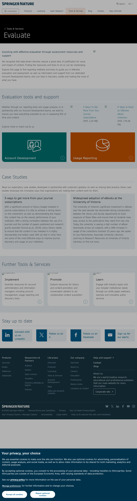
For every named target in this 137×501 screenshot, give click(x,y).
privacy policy (17, 479)
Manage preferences (11, 486)
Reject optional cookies (43, 494)
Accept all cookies (14, 494)
